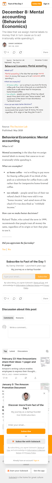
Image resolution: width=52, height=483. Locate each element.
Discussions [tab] (23, 351)
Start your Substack (19, 470)
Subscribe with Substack (28, 441)
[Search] (47, 351)
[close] (44, 393)
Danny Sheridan (15, 43)
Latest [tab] (12, 351)
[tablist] (13, 318)
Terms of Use (39, 282)
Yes (4, 249)
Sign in (46, 4)
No (9, 249)
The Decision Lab (18, 126)
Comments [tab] (8, 318)
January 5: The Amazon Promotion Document (15, 386)
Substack (13, 477)
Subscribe (36, 4)
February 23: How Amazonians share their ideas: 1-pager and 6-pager (19, 361)
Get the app (39, 470)
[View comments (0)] (14, 52)
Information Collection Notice (28, 285)
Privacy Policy (30, 453)
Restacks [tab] (20, 318)
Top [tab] (5, 351)
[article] (26, 368)
